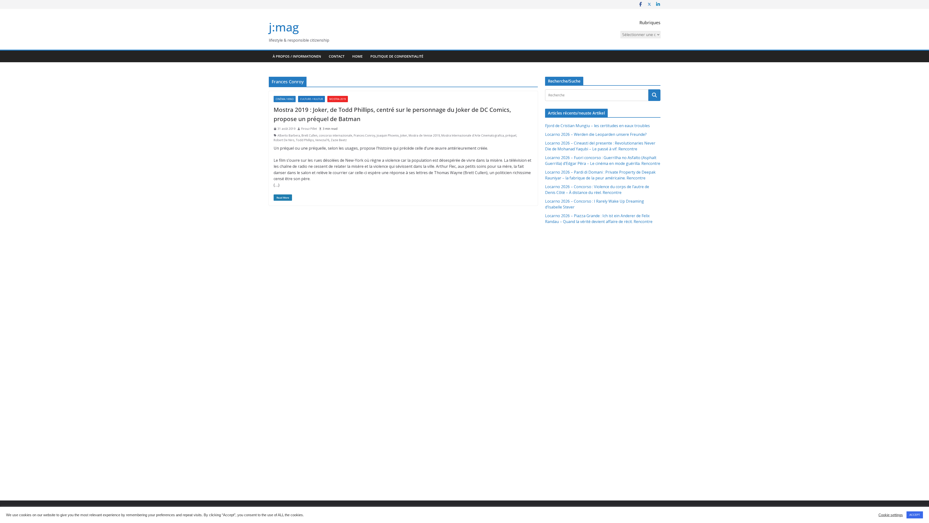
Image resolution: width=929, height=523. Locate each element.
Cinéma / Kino (285, 99)
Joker (403, 135)
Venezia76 (322, 140)
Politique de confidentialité (396, 56)
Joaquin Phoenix (388, 135)
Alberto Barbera (288, 135)
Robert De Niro (284, 140)
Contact (337, 56)
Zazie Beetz (339, 140)
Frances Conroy (364, 135)
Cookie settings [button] (890, 515)
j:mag (284, 27)
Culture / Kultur (311, 99)
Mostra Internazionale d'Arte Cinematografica (472, 135)
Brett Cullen (309, 135)
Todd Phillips (305, 140)
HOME (357, 56)
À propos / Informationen (297, 56)
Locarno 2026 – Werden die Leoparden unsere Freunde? (596, 134)
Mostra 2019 (337, 99)
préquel (510, 135)
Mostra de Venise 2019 (424, 135)
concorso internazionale (335, 135)
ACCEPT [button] (914, 514)
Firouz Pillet (309, 129)
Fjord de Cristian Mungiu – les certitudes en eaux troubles (597, 125)
